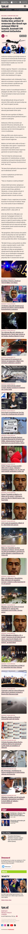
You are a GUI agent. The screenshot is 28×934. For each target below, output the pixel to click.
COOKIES (4, 914)
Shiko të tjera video (6, 900)
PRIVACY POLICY (6, 912)
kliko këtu (19, 861)
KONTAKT (4, 911)
